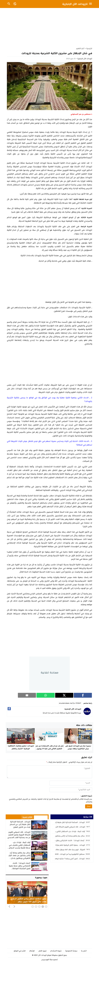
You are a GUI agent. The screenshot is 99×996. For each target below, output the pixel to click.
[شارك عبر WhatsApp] (45, 695)
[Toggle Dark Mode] (15, 4)
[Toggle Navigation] (91, 4)
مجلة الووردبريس (47, 959)
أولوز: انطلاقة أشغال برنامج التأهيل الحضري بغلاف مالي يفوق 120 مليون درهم (28, 900)
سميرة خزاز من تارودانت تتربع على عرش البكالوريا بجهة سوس (78, 747)
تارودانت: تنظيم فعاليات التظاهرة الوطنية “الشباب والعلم (21, 747)
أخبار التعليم (80, 48)
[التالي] (14, 906)
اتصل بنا (84, 950)
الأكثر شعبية (27, 817)
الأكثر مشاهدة (40, 817)
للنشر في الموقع (19, 950)
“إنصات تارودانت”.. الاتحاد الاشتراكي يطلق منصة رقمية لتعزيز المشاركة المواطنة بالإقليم (19, 867)
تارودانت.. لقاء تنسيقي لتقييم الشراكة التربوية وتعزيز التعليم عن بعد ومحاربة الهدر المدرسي (18, 835)
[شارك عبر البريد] (26, 695)
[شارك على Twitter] (64, 695)
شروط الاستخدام (55, 950)
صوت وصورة (41, 877)
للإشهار (32, 950)
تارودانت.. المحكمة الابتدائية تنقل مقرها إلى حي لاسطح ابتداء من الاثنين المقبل (20, 824)
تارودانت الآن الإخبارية (75, 4)
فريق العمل (42, 950)
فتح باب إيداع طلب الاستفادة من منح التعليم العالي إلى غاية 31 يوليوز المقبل (49, 748)
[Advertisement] (49, 27)
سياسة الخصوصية (71, 950)
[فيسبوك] (9, 708)
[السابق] (9, 906)
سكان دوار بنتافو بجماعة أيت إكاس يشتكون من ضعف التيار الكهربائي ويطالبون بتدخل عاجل (19, 857)
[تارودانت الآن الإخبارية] (87, 714)
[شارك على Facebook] (82, 695)
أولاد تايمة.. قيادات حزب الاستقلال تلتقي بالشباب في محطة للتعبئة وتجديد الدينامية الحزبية (19, 846)
